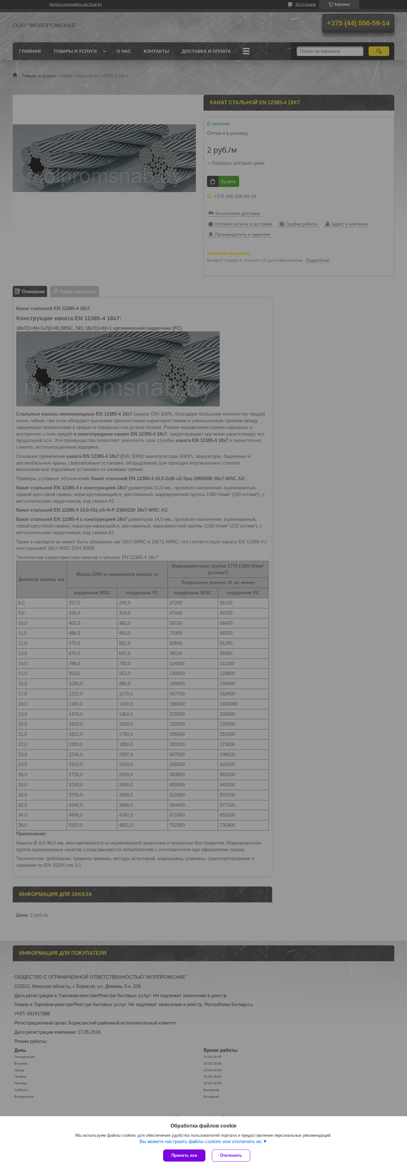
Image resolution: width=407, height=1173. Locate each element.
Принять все (184, 1155)
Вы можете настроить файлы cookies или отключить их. (201, 1141)
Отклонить (231, 1155)
